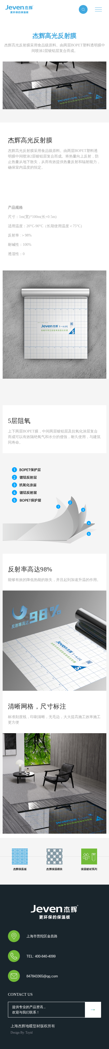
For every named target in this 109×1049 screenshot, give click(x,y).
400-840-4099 (45, 956)
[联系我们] (93, 1010)
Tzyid (29, 1032)
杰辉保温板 (19, 9)
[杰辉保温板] (54, 912)
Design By (17, 1032)
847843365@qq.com (42, 976)
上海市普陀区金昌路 (41, 936)
